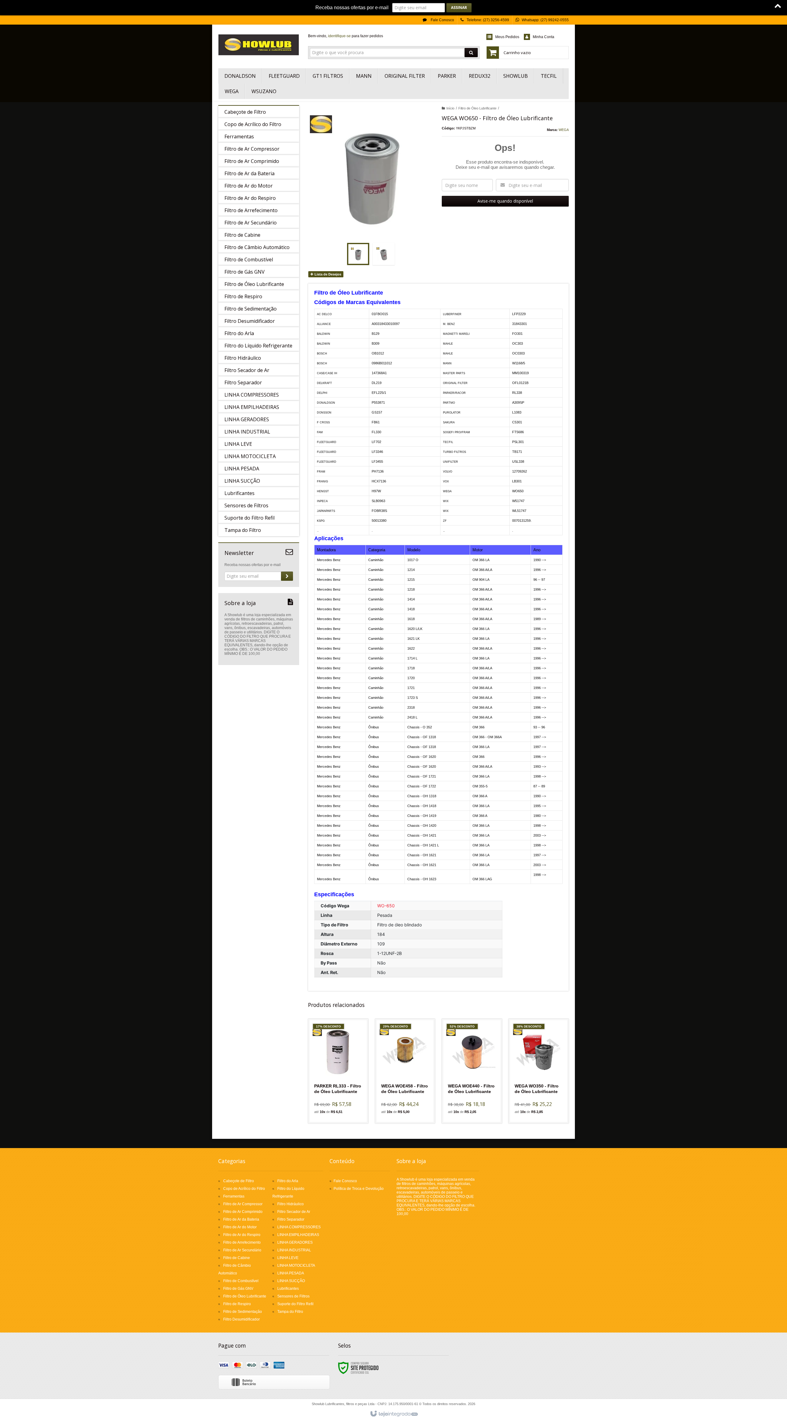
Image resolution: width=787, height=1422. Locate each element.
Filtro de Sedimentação (242, 1311)
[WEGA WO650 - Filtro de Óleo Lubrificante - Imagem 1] (358, 254)
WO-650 (386, 905)
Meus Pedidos (507, 37)
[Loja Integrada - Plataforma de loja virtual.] (393, 1414)
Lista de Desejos (327, 274)
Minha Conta (543, 37)
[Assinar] (459, 7)
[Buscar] (471, 52)
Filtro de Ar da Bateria (241, 1219)
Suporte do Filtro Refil (295, 1304)
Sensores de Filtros (293, 1296)
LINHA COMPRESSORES (299, 1227)
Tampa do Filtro (290, 1311)
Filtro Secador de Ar (293, 1212)
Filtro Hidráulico (290, 1204)
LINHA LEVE (288, 1258)
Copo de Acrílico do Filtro (244, 1188)
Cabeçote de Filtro (238, 1181)
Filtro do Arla (287, 1181)
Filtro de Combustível (241, 1281)
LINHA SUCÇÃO (291, 1281)
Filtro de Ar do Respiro (241, 1235)
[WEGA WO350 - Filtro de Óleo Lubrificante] (538, 1071)
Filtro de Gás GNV (238, 1288)
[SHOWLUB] (258, 45)
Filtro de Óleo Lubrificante (477, 108)
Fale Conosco (442, 20)
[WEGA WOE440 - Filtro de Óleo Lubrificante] (471, 1071)
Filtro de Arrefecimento (242, 1242)
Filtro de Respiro (237, 1304)
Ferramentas (233, 1196)
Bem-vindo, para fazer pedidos (345, 36)
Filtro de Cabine (236, 1258)
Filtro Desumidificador (241, 1319)
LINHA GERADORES (295, 1242)
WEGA (564, 130)
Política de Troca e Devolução (359, 1188)
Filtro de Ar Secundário (242, 1250)
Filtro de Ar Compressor (243, 1204)
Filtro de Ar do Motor (240, 1227)
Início (450, 108)
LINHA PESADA (290, 1273)
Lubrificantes (288, 1288)
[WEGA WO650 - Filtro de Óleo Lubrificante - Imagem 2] (384, 254)
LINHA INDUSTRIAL (294, 1250)
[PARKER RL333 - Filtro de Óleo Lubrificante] (338, 1071)
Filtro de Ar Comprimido (243, 1212)
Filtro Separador (290, 1219)
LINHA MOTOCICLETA (296, 1265)
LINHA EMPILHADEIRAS (298, 1235)
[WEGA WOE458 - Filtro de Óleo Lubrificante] (405, 1071)
